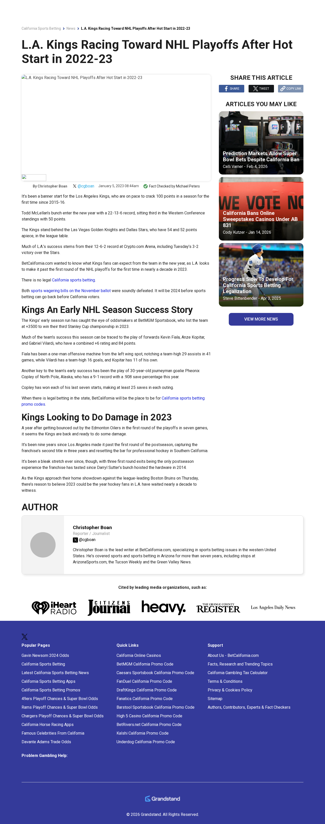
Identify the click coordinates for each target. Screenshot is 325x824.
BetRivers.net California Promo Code (149, 724)
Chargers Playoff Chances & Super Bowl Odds (63, 716)
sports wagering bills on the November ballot (71, 290)
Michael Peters (188, 186)
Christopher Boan (52, 186)
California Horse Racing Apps (48, 724)
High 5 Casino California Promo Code (149, 716)
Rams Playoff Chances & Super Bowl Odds (60, 707)
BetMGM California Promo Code (145, 664)
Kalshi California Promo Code (143, 733)
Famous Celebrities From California (53, 733)
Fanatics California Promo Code (145, 698)
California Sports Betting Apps (48, 681)
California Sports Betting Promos (51, 690)
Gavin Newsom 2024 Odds (45, 655)
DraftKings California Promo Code (147, 690)
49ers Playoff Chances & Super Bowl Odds (60, 698)
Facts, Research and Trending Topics (240, 664)
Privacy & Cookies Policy (230, 690)
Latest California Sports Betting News (55, 672)
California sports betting (73, 280)
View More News (261, 319)
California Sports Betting (43, 664)
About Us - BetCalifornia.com (233, 655)
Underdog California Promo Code (146, 741)
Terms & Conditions (225, 681)
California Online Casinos (139, 655)
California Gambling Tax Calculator (238, 672)
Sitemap (215, 698)
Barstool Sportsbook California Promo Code (155, 707)
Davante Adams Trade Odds (46, 741)
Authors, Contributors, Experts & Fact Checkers (249, 707)
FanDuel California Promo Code (144, 681)
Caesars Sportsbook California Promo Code (155, 672)
